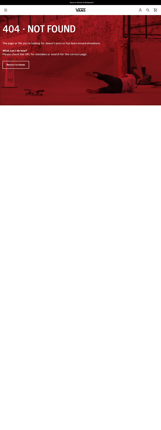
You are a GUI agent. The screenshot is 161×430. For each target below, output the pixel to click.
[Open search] (148, 10)
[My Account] (140, 10)
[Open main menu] (5, 10)
